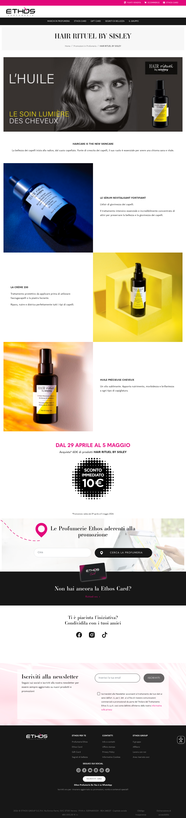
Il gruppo (134, 21)
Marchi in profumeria (58, 21)
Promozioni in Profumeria (85, 46)
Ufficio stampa (108, 747)
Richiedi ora (91, 597)
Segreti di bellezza (115, 21)
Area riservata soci (141, 757)
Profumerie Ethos (80, 742)
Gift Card (96, 21)
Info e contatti (108, 742)
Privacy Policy (108, 752)
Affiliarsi (136, 747)
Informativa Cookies (111, 757)
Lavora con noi (139, 752)
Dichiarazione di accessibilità (164, 813)
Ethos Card (80, 21)
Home (67, 46)
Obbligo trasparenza (141, 813)
